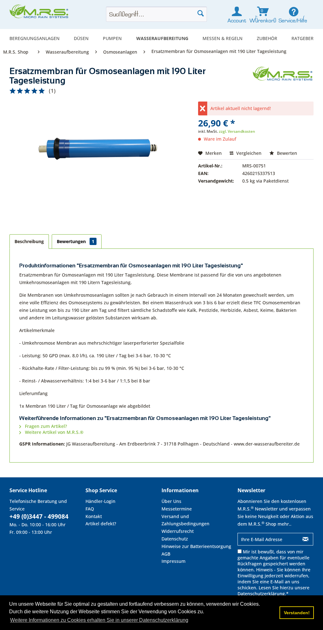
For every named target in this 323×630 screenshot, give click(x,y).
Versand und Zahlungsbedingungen (185, 520)
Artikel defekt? (100, 524)
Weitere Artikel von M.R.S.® (54, 432)
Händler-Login (100, 501)
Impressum (173, 561)
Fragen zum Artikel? (45, 426)
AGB (166, 554)
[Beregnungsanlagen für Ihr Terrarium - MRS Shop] (39, 13)
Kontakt (93, 516)
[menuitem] (34, 38)
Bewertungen (75, 241)
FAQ (89, 509)
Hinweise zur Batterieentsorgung (196, 546)
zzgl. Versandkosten (237, 131)
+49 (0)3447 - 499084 (38, 516)
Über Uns (171, 501)
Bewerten (286, 153)
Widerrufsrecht (178, 531)
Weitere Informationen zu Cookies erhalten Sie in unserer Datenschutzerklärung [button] (99, 620)
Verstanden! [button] (297, 612)
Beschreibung (29, 241)
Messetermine (177, 509)
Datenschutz (175, 539)
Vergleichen (248, 153)
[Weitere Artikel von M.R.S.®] (283, 78)
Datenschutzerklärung (261, 594)
